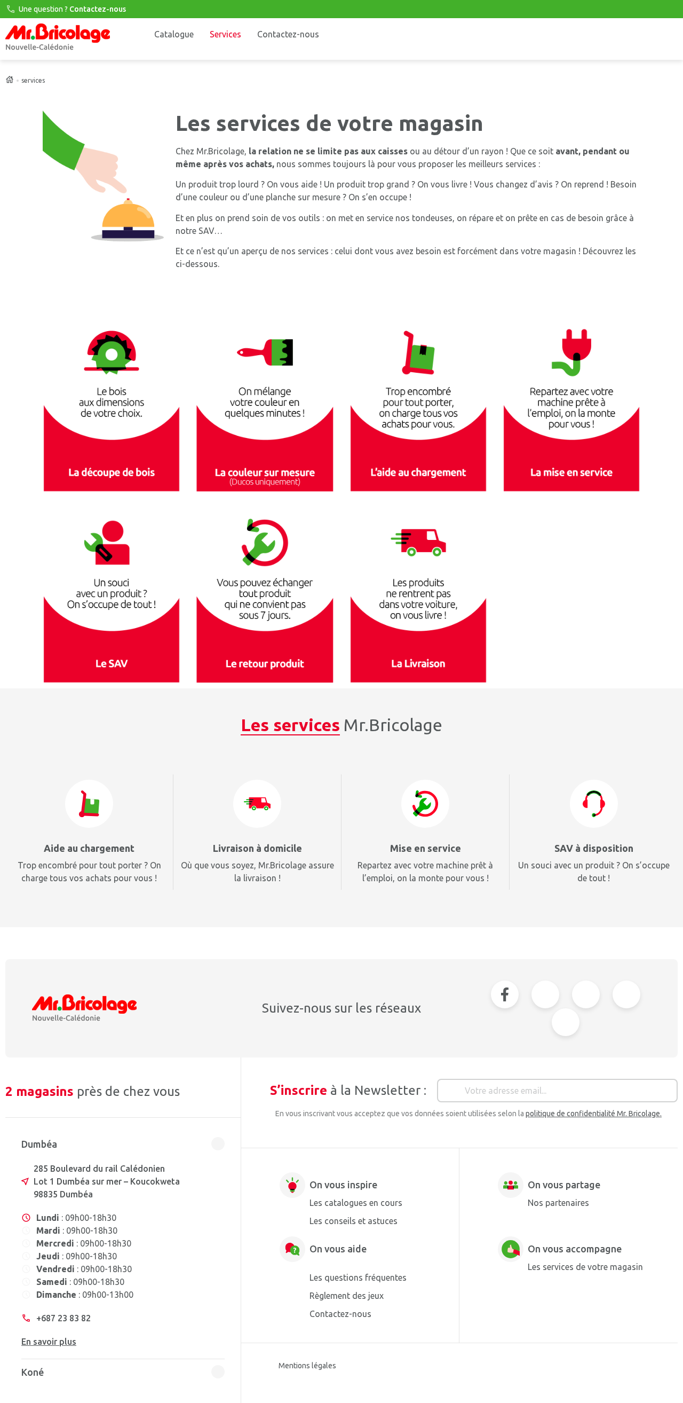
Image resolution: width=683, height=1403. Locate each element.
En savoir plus (48, 1341)
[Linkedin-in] (626, 994)
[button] (123, 1146)
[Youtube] (545, 994)
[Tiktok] (565, 1022)
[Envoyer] (666, 1093)
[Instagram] (586, 994)
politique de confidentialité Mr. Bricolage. (594, 1113)
